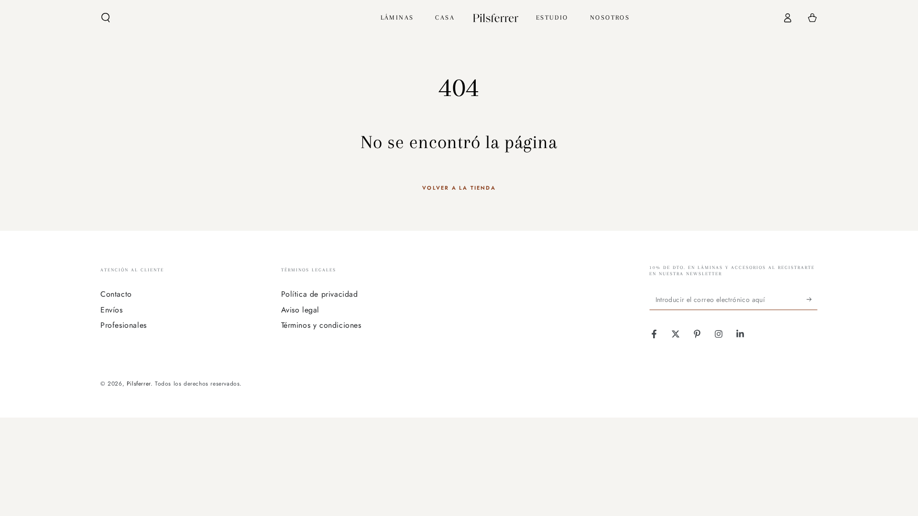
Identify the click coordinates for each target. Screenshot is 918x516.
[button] (105, 17)
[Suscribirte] (812, 299)
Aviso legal (300, 309)
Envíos (111, 309)
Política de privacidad (319, 294)
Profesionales (123, 325)
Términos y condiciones (321, 325)
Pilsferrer (139, 383)
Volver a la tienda (459, 188)
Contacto (116, 294)
